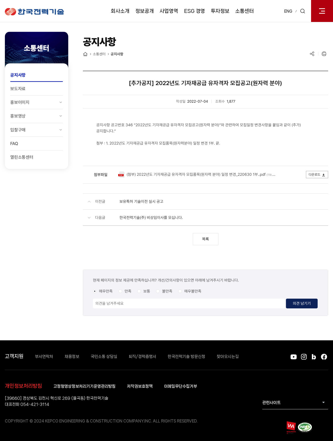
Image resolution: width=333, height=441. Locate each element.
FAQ (14, 143)
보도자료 (18, 88)
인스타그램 (303, 357)
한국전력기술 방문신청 (186, 356)
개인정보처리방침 (23, 386)
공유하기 (312, 53)
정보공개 (144, 11)
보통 (146, 291)
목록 (205, 239)
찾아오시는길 (228, 356)
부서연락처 (44, 356)
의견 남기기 (302, 303)
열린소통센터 (21, 157)
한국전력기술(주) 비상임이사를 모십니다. (151, 217)
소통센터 (244, 11)
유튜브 (293, 357)
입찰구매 (18, 129)
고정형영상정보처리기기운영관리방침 (84, 386)
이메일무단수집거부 (180, 386)
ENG (288, 11)
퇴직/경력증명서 (142, 356)
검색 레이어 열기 (302, 11)
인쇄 (324, 53)
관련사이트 (271, 402)
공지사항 (18, 75)
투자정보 (220, 11)
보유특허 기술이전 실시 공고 (141, 201)
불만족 (167, 291)
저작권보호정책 (140, 386)
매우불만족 (192, 291)
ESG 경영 (194, 11)
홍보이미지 (19, 102)
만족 (128, 291)
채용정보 (72, 356)
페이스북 (324, 357)
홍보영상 (18, 115)
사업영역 (169, 11)
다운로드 (314, 174)
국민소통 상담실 (104, 356)
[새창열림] (290, 427)
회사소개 (120, 11)
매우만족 (106, 291)
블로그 (314, 357)
